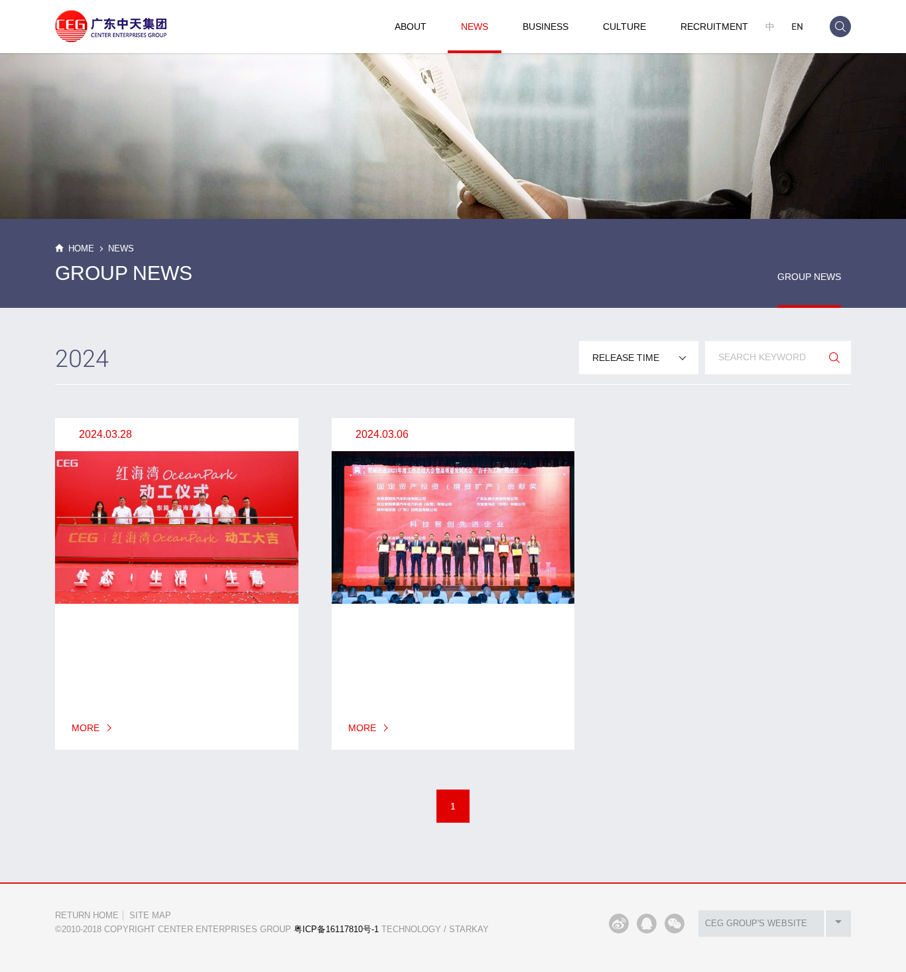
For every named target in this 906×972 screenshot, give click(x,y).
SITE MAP (150, 915)
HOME (81, 248)
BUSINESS (545, 26)
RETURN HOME (87, 915)
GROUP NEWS (809, 276)
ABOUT (410, 26)
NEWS (474, 26)
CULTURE (624, 26)
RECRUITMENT (714, 26)
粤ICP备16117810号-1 (336, 929)
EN (797, 26)
